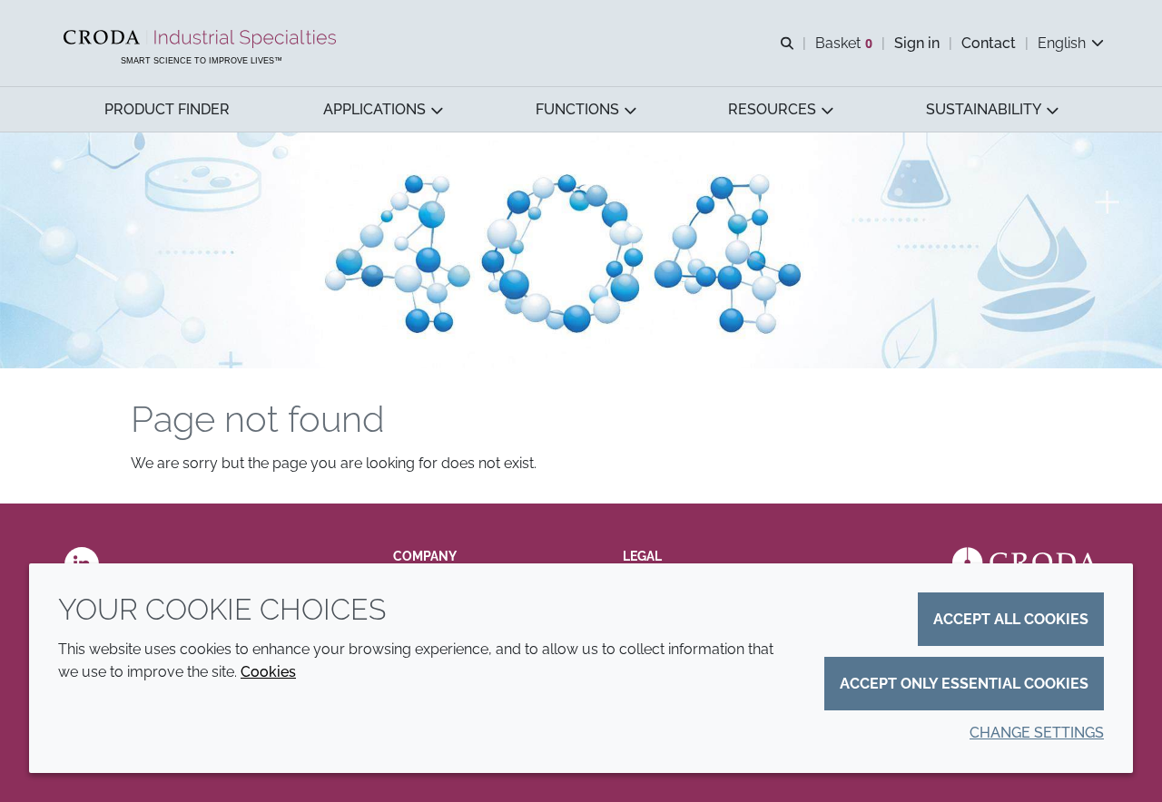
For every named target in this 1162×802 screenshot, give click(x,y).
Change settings (1037, 732)
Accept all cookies (1010, 619)
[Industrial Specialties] (202, 39)
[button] (167, 109)
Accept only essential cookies (964, 683)
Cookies (268, 671)
